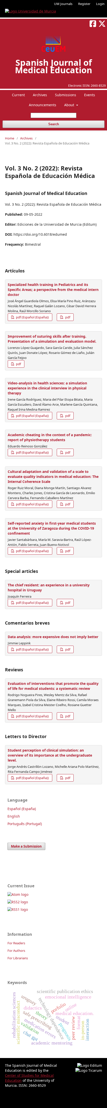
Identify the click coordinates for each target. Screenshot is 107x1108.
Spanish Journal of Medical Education (53, 66)
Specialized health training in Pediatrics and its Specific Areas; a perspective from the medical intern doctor (53, 289)
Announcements (42, 104)
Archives (40, 94)
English (13, 816)
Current (18, 94)
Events (89, 94)
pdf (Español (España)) (32, 317)
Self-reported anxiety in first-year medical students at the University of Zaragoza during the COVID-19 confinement (52, 528)
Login (100, 3)
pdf (67, 317)
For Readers (16, 943)
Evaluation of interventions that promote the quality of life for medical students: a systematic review (53, 686)
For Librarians (17, 958)
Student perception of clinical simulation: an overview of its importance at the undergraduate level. (50, 755)
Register (84, 3)
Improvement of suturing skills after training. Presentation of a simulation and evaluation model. (52, 339)
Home (9, 138)
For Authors (16, 950)
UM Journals (63, 3)
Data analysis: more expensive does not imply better (53, 636)
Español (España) (21, 808)
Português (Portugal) (24, 823)
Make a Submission (26, 846)
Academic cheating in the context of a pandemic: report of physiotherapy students (50, 437)
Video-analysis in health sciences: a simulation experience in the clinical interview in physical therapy (47, 388)
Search (53, 124)
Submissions (65, 94)
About (69, 104)
